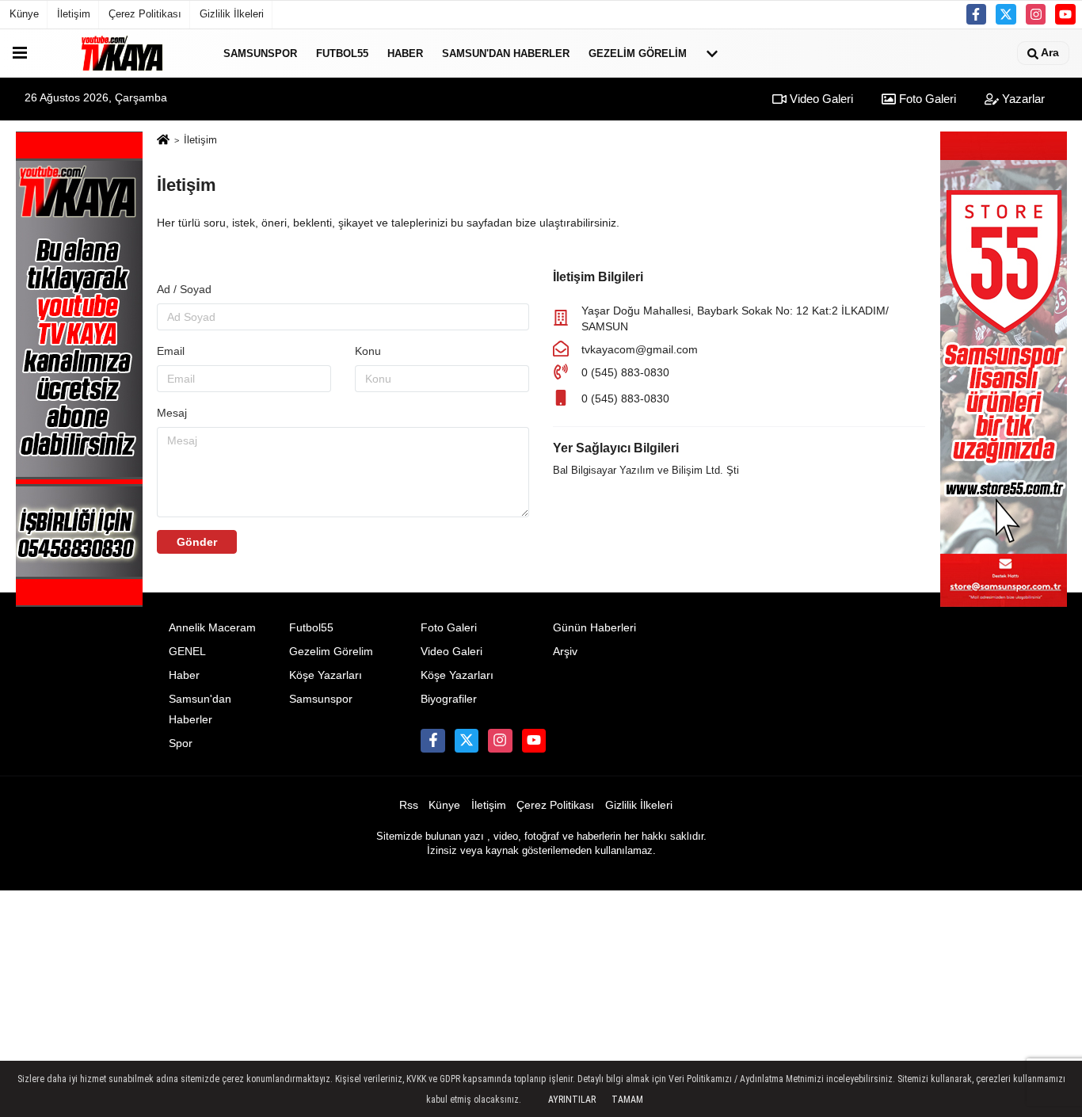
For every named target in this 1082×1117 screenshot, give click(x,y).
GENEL (187, 652)
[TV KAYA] (122, 53)
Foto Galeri (926, 98)
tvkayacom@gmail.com (639, 349)
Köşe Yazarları (325, 675)
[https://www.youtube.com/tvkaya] (1065, 14)
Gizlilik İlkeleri (232, 14)
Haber (405, 53)
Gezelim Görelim (638, 53)
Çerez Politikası (145, 14)
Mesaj (172, 412)
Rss (408, 805)
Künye (24, 14)
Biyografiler (449, 699)
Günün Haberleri (594, 628)
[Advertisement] (541, 1001)
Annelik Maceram (212, 628)
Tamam (627, 1099)
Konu (368, 351)
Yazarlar (1022, 98)
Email (171, 351)
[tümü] (712, 53)
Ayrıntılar (572, 1099)
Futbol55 (342, 53)
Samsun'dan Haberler (506, 53)
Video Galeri (820, 98)
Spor (180, 743)
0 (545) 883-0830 (625, 372)
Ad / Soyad (184, 289)
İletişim (73, 14)
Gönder (197, 542)
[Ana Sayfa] (163, 141)
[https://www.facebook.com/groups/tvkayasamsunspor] (976, 14)
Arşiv (565, 652)
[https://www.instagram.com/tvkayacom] (1036, 14)
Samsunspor (260, 53)
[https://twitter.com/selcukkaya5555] (1006, 14)
